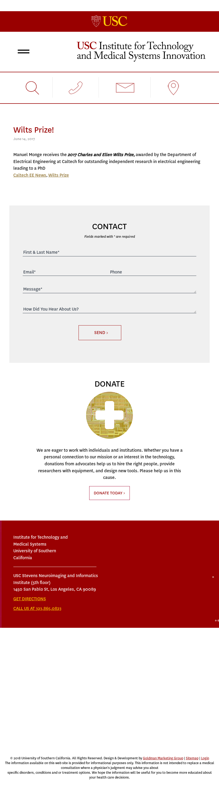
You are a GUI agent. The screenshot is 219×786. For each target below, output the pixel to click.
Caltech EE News (29, 175)
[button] (22, 52)
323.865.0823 (48, 608)
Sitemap (192, 758)
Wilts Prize (58, 175)
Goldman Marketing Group (163, 758)
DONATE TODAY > (109, 493)
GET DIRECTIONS (29, 599)
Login (205, 758)
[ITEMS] (141, 51)
